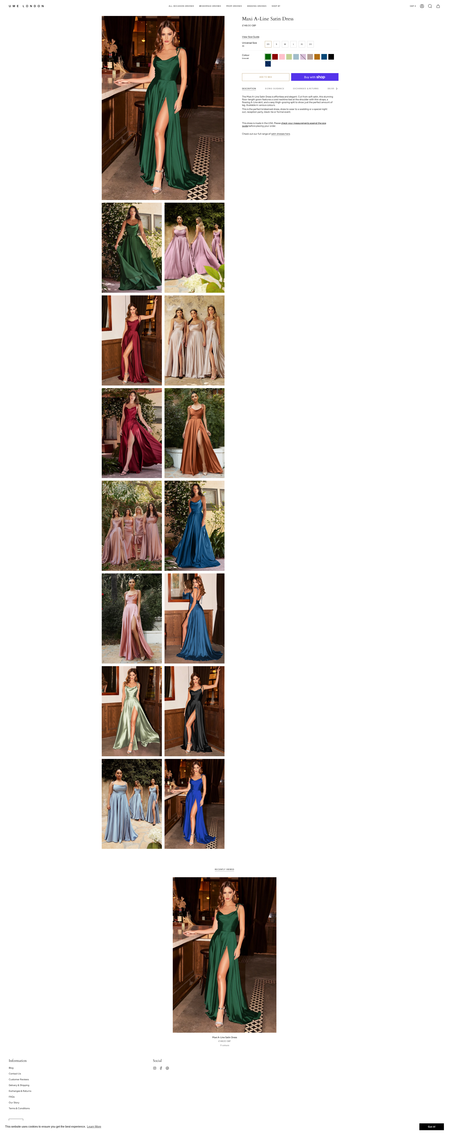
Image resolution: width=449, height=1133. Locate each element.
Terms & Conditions (19, 1108)
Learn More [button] (94, 1126)
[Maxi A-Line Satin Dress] (224, 955)
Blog (11, 1067)
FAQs (12, 1096)
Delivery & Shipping (19, 1085)
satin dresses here (280, 134)
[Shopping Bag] (438, 6)
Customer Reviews (19, 1079)
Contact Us (15, 1073)
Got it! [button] (431, 1126)
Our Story (14, 1102)
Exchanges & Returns (20, 1091)
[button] (276, 6)
